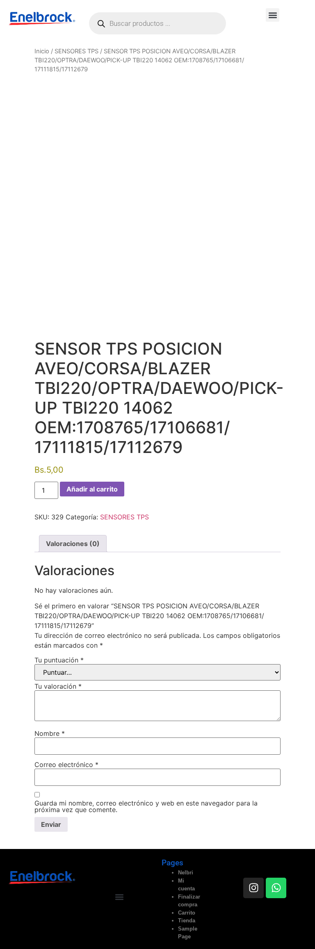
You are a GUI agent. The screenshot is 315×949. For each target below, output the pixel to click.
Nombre (49, 733)
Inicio (41, 51)
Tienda (186, 920)
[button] (272, 15)
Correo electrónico (66, 764)
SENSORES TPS (76, 51)
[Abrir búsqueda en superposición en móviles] (157, 23)
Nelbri (185, 872)
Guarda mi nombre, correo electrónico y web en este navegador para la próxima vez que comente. (146, 806)
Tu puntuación (59, 660)
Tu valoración (58, 686)
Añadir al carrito (92, 489)
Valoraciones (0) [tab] (73, 543)
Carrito (186, 913)
